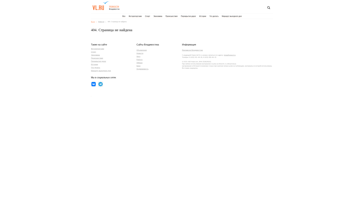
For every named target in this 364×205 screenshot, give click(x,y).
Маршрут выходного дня (232, 16)
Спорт (147, 16)
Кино (138, 66)
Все (123, 16)
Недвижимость (142, 69)
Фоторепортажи (135, 16)
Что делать (214, 16)
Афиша (139, 63)
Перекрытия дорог (188, 16)
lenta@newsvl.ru (230, 55)
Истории (202, 16)
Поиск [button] (268, 7)
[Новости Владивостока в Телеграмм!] (100, 84)
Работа (139, 60)
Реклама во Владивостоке (192, 50)
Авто (138, 57)
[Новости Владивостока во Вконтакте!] (93, 84)
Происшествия (172, 16)
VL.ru (100, 5)
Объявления (141, 50)
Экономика (157, 16)
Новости (114, 6)
